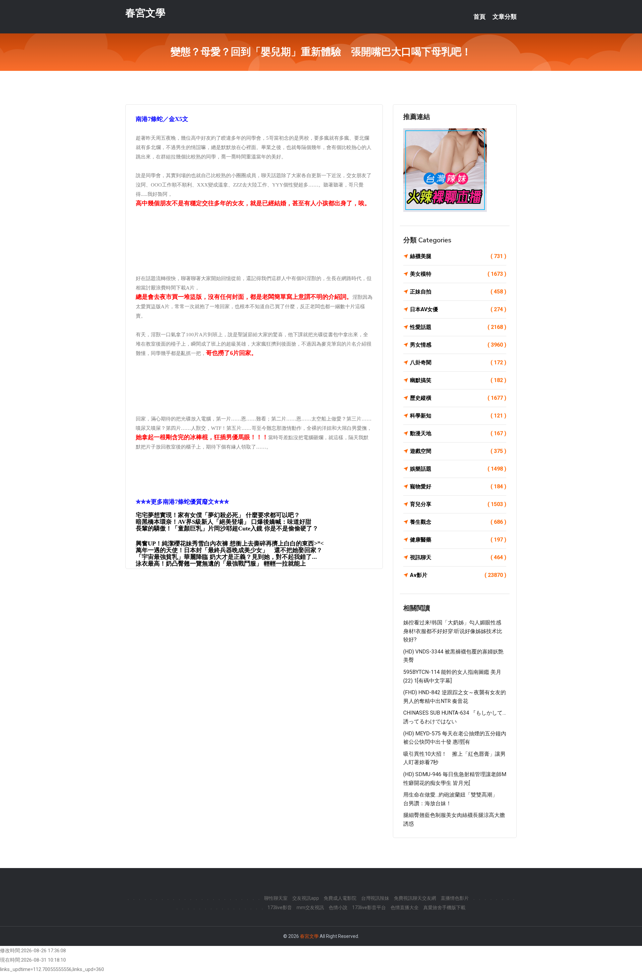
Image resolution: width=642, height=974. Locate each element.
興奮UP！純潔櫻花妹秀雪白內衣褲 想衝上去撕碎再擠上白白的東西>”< (230, 543)
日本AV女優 (458, 309)
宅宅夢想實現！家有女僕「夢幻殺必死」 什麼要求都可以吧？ (218, 515)
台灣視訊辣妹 (375, 898)
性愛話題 (458, 327)
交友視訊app (305, 898)
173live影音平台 (369, 907)
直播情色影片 (455, 898)
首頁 (479, 16)
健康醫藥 (458, 539)
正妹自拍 (458, 291)
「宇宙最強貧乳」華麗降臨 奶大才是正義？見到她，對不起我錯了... (226, 557)
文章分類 (505, 16)
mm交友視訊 (310, 907)
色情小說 (338, 907)
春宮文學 (145, 13)
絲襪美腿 (458, 256)
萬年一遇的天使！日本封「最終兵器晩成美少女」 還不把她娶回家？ (229, 550)
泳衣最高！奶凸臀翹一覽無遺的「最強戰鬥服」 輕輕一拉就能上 (221, 563)
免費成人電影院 (340, 898)
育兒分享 (458, 504)
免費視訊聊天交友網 (415, 898)
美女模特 (458, 274)
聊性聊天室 (276, 898)
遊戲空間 (458, 451)
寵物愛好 (458, 486)
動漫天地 (458, 433)
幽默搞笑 (458, 380)
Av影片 (458, 575)
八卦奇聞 (458, 362)
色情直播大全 (405, 907)
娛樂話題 (458, 469)
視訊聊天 (458, 557)
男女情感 (458, 345)
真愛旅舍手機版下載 (444, 907)
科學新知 (458, 415)
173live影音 (280, 907)
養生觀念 (458, 522)
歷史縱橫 (458, 398)
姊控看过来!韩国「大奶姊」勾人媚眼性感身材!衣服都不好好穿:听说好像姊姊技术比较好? (452, 631)
